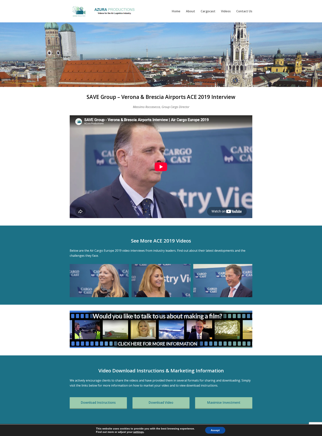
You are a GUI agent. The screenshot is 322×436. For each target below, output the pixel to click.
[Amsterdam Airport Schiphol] (222, 280)
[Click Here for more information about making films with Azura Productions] (161, 329)
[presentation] (76, 280)
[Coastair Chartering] (99, 280)
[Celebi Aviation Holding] (161, 280)
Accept (215, 430)
